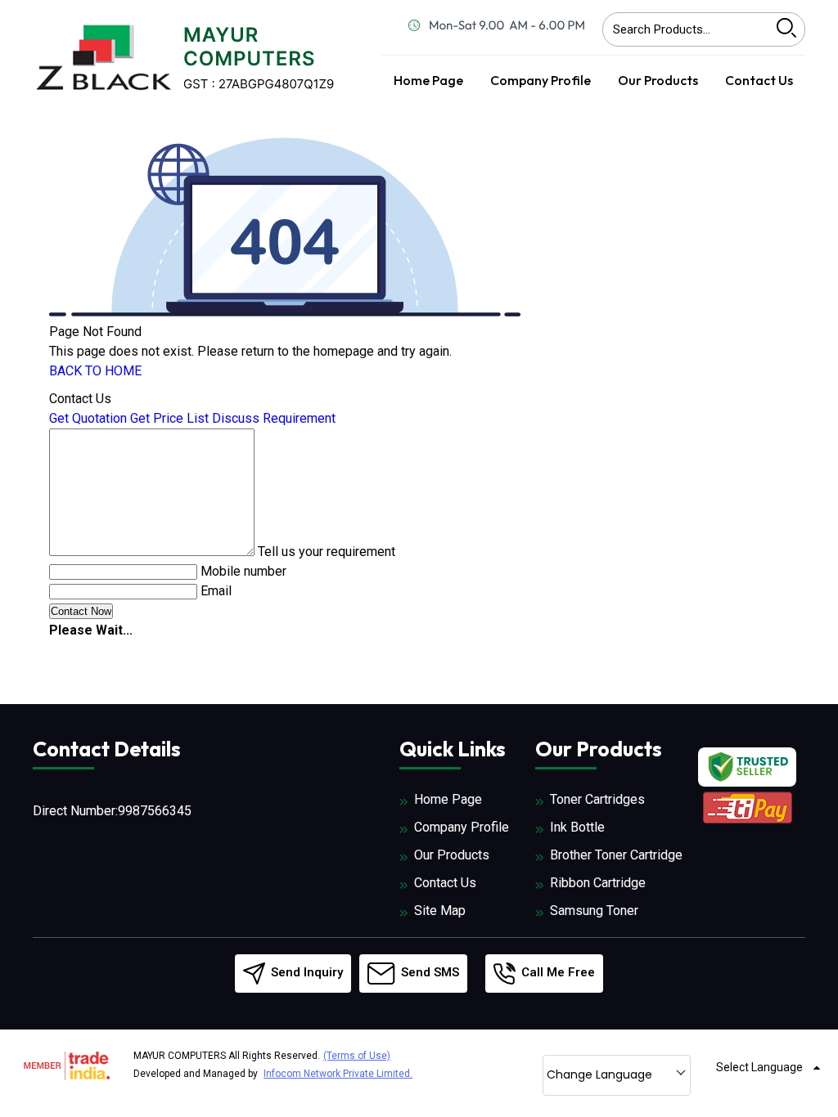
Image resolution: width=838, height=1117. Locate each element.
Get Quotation (88, 418)
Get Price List (169, 418)
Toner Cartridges (597, 799)
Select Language (759, 1067)
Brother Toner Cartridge (616, 855)
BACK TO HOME (95, 371)
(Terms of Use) (356, 1055)
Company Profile (540, 80)
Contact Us (759, 80)
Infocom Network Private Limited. (338, 1073)
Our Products (658, 80)
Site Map (440, 910)
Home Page (428, 80)
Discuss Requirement (274, 418)
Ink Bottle (577, 827)
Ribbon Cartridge (598, 882)
